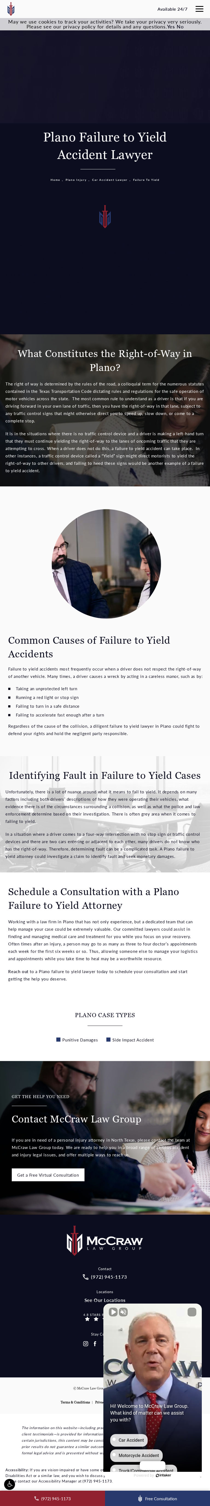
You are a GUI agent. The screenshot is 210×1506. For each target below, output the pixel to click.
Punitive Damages (80, 1040)
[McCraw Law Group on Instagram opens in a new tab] (85, 1344)
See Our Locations (105, 1300)
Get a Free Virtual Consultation (48, 1175)
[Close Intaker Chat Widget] (192, 1312)
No (180, 26)
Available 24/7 (172, 9)
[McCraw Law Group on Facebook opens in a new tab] (95, 1344)
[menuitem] (85, 1344)
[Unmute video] (113, 1312)
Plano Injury (76, 180)
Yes (171, 26)
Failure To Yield (146, 180)
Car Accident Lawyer (110, 180)
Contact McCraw (77, 1109)
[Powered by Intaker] (163, 1475)
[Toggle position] (180, 1312)
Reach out (18, 971)
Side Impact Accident (133, 1040)
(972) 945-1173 (97, 1481)
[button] (9, 1484)
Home (55, 180)
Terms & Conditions (75, 1402)
